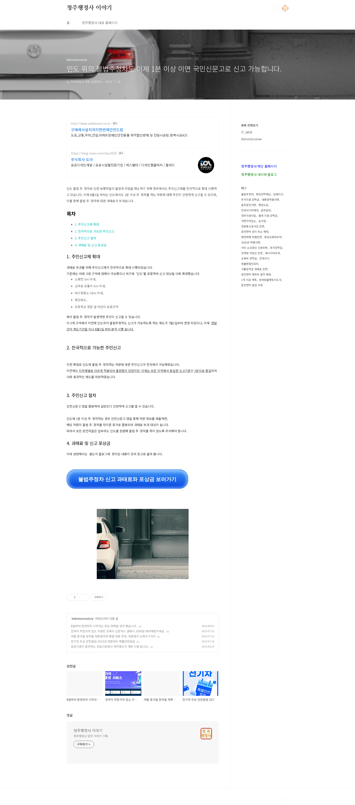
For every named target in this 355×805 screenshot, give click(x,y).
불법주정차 (247, 194)
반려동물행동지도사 (270, 280)
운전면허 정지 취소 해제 (254, 232)
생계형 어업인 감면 (252, 253)
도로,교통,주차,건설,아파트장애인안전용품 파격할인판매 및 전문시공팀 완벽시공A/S (129, 135)
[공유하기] (79, 597)
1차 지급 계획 (249, 280)
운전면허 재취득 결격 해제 (256, 274)
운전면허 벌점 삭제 (252, 285)
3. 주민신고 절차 (85, 238)
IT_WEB (246, 132)
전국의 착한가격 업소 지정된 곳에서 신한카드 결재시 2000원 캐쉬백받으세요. (118, 631)
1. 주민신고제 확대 (87, 224)
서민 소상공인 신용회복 (254, 248)
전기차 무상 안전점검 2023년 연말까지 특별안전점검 (103, 641)
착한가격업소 (248, 221)
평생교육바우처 (272, 237)
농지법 (262, 221)
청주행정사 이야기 (89, 8)
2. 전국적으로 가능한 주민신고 (94, 231)
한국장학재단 (263, 194)
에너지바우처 (272, 253)
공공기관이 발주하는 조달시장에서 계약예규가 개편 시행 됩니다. (110, 646)
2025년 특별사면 (250, 242)
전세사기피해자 (249, 210)
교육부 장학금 (249, 258)
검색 (276, 8)
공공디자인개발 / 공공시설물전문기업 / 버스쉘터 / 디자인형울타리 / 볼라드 (123, 164)
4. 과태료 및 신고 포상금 (90, 245)
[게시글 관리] (84, 597)
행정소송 (263, 205)
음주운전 (266, 210)
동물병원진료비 (249, 264)
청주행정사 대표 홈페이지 (100, 22)
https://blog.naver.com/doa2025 (94, 153)
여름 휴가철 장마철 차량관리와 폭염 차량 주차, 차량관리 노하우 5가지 (113, 636)
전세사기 (264, 258)
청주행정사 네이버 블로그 (259, 174)
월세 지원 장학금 (267, 216)
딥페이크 (278, 194)
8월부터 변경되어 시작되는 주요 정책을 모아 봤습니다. (104, 626)
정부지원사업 (248, 216)
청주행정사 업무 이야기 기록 (91, 736)
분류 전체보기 (249, 125)
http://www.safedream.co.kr (91, 123)
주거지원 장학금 (250, 200)
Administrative (82, 618)
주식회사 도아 (82, 159)
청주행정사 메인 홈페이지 (259, 166)
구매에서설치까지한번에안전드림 (97, 129)
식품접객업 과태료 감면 (254, 269)
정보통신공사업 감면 (252, 226)
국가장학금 (276, 248)
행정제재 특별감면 (251, 237)
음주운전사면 (248, 205)
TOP (285, 801)
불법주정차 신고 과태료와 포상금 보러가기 (127, 479)
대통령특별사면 (270, 200)
